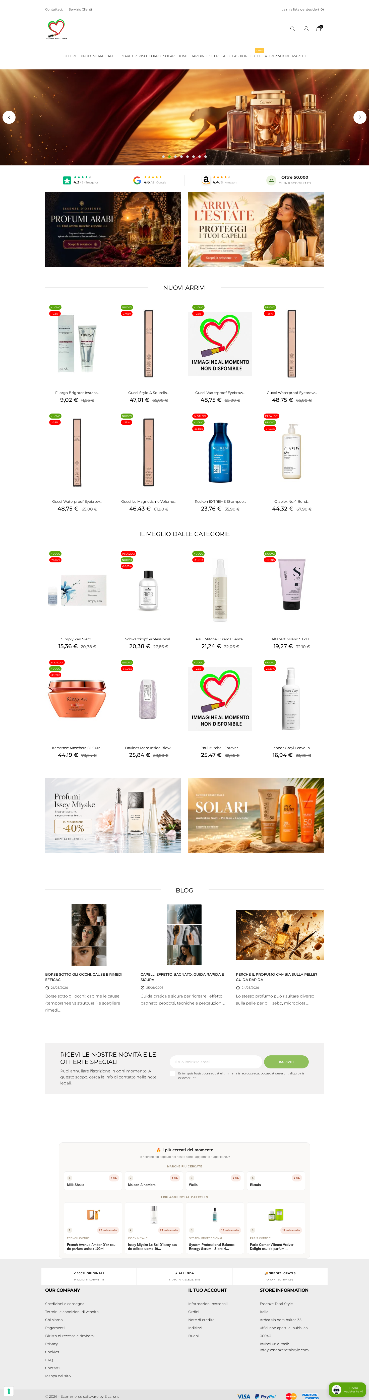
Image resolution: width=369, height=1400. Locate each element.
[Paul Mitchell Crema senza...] (247, 560)
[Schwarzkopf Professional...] (175, 560)
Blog (185, 890)
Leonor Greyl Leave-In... (292, 748)
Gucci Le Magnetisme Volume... (148, 501)
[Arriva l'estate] (256, 229)
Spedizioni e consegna (64, 1304)
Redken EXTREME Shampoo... (220, 501)
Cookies (52, 1352)
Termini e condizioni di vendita (72, 1312)
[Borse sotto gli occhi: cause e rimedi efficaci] (89, 934)
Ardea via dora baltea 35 (280, 1320)
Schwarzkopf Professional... (148, 639)
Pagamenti (55, 1328)
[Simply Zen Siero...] (104, 560)
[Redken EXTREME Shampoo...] (247, 422)
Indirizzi (195, 1328)
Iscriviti (286, 1062)
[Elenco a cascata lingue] (306, 29)
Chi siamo (54, 1320)
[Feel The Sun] (256, 815)
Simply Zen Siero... (77, 639)
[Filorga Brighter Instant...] (104, 313)
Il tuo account (207, 1290)
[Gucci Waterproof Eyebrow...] (247, 313)
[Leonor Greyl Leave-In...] (318, 668)
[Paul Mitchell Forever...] (247, 668)
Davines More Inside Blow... (149, 748)
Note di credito (201, 1320)
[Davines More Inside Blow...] (175, 668)
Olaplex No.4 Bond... (291, 501)
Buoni (193, 1336)
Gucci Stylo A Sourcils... (148, 392)
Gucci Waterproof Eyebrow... (220, 392)
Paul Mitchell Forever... (220, 748)
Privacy (51, 1344)
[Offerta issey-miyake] (113, 815)
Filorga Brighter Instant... (77, 392)
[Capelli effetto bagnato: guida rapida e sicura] (184, 934)
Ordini (193, 1312)
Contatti (52, 1368)
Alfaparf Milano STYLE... (292, 639)
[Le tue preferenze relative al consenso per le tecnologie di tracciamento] (9, 1391)
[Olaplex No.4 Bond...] (318, 422)
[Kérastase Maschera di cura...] (104, 668)
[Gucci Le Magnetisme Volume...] (175, 422)
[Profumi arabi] (113, 229)
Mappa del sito (58, 1376)
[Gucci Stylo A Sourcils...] (175, 313)
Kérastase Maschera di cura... (77, 748)
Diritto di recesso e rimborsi (70, 1336)
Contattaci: (54, 9)
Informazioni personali (208, 1304)
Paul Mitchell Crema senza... (220, 639)
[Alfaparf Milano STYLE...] (318, 560)
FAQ (49, 1360)
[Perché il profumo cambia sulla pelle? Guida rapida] (280, 934)
